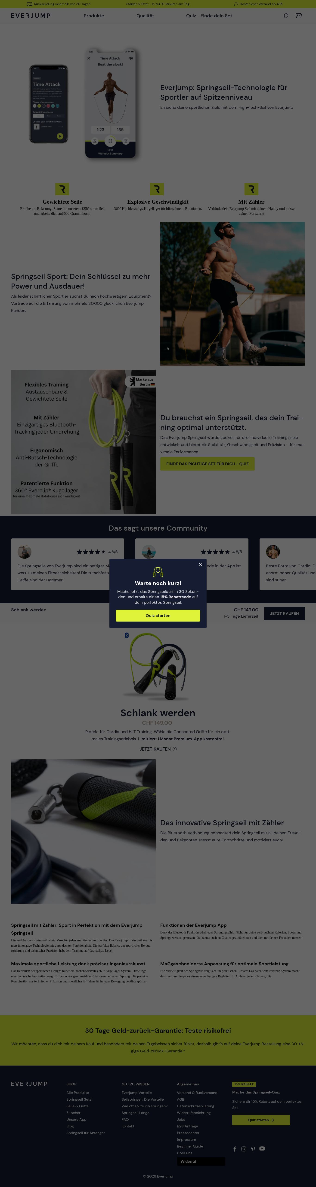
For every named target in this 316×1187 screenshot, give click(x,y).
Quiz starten (158, 615)
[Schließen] (200, 564)
